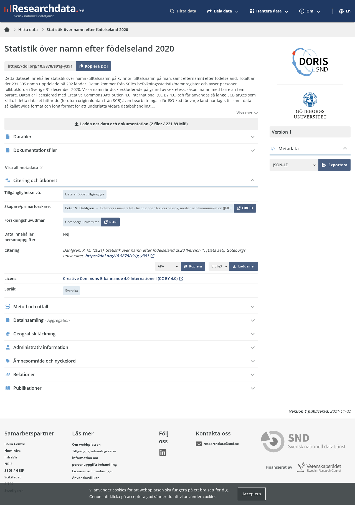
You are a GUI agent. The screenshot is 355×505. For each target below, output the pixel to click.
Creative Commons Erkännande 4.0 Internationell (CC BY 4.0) (120, 278)
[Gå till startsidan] (44, 11)
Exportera (337, 164)
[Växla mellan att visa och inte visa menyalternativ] (237, 11)
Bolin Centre (14, 444)
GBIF (20, 470)
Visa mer (245, 112)
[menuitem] (183, 11)
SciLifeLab (13, 477)
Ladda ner (246, 266)
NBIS (8, 463)
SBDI (8, 470)
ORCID (246, 209)
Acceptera (251, 493)
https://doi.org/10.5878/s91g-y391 (117, 255)
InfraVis (10, 457)
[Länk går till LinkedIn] (163, 452)
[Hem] (10, 29)
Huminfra (12, 450)
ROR (112, 223)
